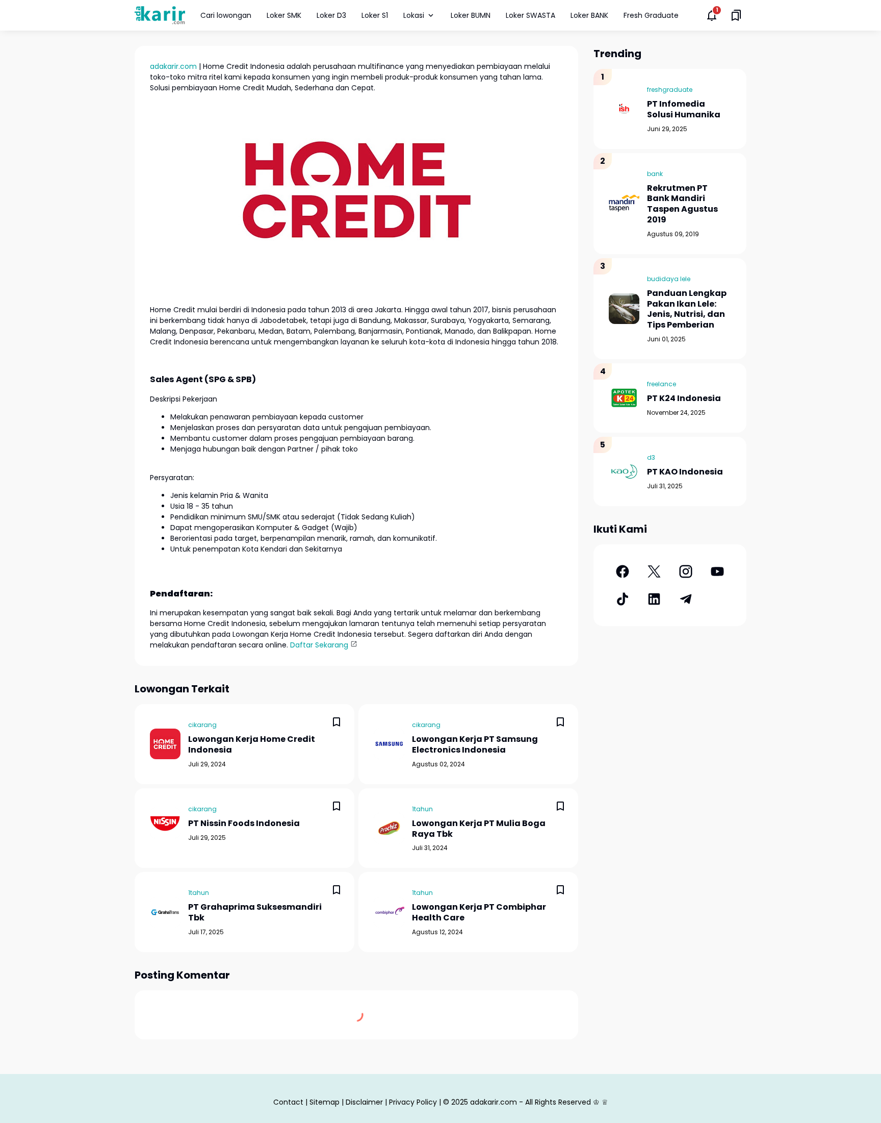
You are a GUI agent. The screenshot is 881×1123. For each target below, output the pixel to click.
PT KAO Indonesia (685, 472)
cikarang (202, 724)
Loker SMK (284, 15)
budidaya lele (668, 278)
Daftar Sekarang (319, 645)
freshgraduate (669, 89)
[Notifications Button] (712, 15)
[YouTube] (717, 571)
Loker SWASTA (530, 15)
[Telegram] (685, 599)
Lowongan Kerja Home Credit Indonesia (251, 745)
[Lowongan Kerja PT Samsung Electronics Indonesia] (389, 744)
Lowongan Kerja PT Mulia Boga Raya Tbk (479, 829)
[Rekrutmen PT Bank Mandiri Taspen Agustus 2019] (624, 203)
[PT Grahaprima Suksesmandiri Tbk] (165, 912)
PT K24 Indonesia (684, 398)
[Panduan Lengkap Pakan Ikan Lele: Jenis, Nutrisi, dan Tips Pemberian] (624, 308)
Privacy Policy (413, 1102)
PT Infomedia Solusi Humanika (683, 109)
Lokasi (413, 15)
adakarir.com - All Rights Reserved (530, 1102)
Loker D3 (331, 15)
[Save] (336, 722)
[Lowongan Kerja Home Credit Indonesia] (165, 744)
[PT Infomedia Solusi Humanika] (624, 108)
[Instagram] (685, 571)
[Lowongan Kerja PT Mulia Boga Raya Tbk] (389, 828)
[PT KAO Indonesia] (624, 471)
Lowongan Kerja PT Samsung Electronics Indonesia (475, 745)
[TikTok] (622, 599)
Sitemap (324, 1102)
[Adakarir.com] (160, 15)
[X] (654, 571)
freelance (661, 384)
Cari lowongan (225, 15)
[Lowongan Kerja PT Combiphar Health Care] (389, 912)
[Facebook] (622, 571)
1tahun (422, 809)
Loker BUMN (470, 15)
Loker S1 (374, 15)
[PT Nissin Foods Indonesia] (165, 823)
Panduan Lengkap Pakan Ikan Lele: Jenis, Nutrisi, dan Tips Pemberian (687, 309)
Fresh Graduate (651, 15)
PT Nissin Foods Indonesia (244, 823)
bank (655, 173)
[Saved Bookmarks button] (736, 15)
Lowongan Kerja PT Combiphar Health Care (479, 913)
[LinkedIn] (654, 599)
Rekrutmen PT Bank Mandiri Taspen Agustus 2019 (682, 204)
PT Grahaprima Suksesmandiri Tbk (255, 913)
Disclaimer (364, 1102)
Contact (288, 1102)
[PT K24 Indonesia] (624, 398)
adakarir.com (173, 66)
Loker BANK (589, 15)
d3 (651, 457)
